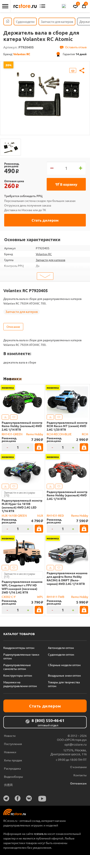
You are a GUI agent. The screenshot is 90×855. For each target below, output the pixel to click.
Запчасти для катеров (50, 260)
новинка (8, 387)
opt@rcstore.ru (75, 744)
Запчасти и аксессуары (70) (19, 493)
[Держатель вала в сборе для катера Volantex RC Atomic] (10, 147)
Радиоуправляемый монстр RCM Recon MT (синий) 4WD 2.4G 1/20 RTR (67, 426)
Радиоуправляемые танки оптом (21, 656)
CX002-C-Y (8, 596)
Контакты (80, 775)
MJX (40, 515)
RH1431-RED (55, 515)
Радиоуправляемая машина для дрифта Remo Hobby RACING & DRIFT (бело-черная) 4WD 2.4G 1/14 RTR (67, 578)
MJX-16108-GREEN (14, 515)
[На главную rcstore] (25, 6)
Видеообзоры (13, 776)
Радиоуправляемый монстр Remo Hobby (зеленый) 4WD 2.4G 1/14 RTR (22, 426)
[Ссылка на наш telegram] (6, 798)
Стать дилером (45, 220)
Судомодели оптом (61, 654)
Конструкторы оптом (17, 675)
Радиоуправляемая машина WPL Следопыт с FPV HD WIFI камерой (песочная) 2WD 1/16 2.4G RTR (22, 587)
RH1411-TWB (55, 596)
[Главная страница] (7, 21)
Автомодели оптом (61, 648)
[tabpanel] (45, 95)
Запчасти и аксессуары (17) (19, 575)
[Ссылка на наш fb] (18, 798)
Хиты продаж (13, 760)
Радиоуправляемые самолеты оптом (17, 667)
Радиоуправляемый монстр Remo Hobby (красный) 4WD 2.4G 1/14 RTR (67, 495)
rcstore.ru (40, 833)
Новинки (12, 378)
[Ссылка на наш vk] (29, 798)
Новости (9, 735)
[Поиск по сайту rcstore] (64, 6)
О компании (78, 767)
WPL (40, 596)
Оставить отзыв (76, 47)
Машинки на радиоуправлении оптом (20, 684)
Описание (13, 326)
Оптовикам (78, 783)
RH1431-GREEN (12, 434)
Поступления (13, 744)
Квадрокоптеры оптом (18, 648)
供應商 (8, 785)
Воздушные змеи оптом (64, 675)
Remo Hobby (34, 434)
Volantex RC (44, 254)
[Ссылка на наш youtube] (42, 798)
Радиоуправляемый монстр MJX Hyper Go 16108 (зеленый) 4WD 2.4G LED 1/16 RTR (22, 506)
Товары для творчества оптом (64, 684)
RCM (85, 434)
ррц (8, 65)
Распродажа (12, 768)
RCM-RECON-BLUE (59, 434)
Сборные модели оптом (64, 665)
